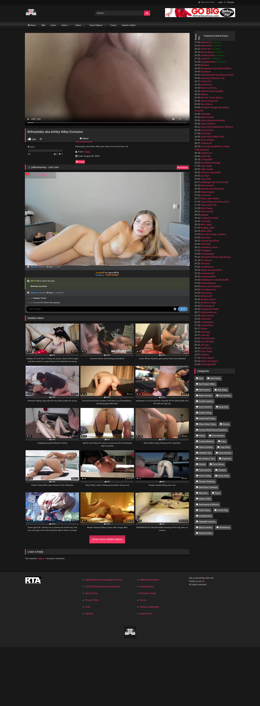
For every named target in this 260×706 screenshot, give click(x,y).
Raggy (87, 152)
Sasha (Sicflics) (207, 124)
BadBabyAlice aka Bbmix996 (214, 280)
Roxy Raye (205, 133)
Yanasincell (206, 143)
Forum (113, 25)
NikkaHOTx (206, 42)
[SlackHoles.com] (31, 13)
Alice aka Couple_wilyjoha (213, 234)
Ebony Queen (207, 52)
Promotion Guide (148, 593)
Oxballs (202, 464)
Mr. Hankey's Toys (206, 458)
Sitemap (89, 613)
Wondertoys (224, 527)
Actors (64, 25)
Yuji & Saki (205, 179)
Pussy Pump (223, 476)
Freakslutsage (207, 254)
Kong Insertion (225, 453)
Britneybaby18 (207, 306)
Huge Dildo (225, 447)
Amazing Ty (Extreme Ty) (212, 78)
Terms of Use (91, 593)
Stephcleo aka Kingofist (211, 91)
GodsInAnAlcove (208, 312)
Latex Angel (206, 166)
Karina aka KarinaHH (210, 286)
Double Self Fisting (207, 418)
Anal (201, 378)
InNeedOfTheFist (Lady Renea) (215, 257)
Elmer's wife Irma (208, 88)
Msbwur (204, 94)
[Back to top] (252, 698)
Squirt (217, 493)
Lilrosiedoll (205, 319)
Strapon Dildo (205, 498)
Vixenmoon (205, 195)
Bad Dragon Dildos (207, 384)
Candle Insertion (206, 401)
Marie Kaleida (207, 117)
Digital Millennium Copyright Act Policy (103, 580)
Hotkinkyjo (205, 114)
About (85, 138)
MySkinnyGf (206, 296)
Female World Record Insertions (213, 430)
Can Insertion (225, 395)
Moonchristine (207, 185)
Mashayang (206, 293)
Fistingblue (205, 250)
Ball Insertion (204, 390)
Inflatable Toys (205, 453)
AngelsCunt (206, 153)
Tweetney (205, 263)
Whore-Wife (206, 231)
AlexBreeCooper (208, 302)
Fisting (81, 162)
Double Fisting (205, 412)
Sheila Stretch (207, 358)
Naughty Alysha (208, 299)
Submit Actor (146, 613)
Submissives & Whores (209, 504)
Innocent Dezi (207, 130)
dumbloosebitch (208, 276)
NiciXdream (206, 260)
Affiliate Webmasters (149, 580)
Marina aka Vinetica (210, 198)
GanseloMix (206, 45)
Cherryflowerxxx (208, 289)
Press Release (147, 586)
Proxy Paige (206, 351)
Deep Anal (223, 407)
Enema (226, 424)
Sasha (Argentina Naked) (212, 120)
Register (230, 2)
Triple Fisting (204, 510)
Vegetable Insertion (207, 521)
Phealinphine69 (208, 364)
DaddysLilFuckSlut (209, 309)
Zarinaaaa (205, 332)
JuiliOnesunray (207, 55)
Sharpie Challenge (207, 481)
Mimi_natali (206, 224)
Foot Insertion (218, 435)
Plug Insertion (205, 470)
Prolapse (222, 470)
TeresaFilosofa (207, 338)
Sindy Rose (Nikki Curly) (212, 137)
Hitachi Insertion (206, 447)
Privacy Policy (92, 600)
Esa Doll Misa (207, 341)
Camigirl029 (206, 159)
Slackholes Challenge (208, 487)
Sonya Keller (206, 325)
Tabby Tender (206, 169)
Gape (223, 441)
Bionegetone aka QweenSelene (215, 68)
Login (220, 2)
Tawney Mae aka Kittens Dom (214, 202)
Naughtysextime (208, 62)
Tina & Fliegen (207, 140)
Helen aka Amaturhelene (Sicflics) (216, 127)
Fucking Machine (206, 441)
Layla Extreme (207, 315)
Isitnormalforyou (208, 283)
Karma (143, 600)
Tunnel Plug (222, 510)
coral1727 (205, 58)
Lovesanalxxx (207, 322)
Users (53, 25)
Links (87, 607)
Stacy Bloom (206, 104)
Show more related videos (107, 539)
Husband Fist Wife (209, 218)
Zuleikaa (204, 354)
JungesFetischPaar (209, 241)
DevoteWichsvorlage (210, 163)
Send (183, 309)
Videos (78, 25)
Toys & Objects (96, 25)
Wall (43, 25)
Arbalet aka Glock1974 (211, 270)
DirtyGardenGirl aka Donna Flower (217, 75)
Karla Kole (205, 244)
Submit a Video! (129, 25)
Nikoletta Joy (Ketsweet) (212, 189)
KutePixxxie (206, 348)
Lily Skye (204, 176)
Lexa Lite (204, 335)
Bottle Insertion (205, 395)
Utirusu (203, 328)
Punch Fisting (205, 476)
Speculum (203, 493)
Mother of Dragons (209, 361)
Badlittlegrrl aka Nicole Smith (214, 182)
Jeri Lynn (204, 345)
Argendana (205, 71)
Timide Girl (205, 49)
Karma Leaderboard (149, 607)
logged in (41, 558)
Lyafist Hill (205, 156)
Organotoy (226, 458)
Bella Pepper (206, 208)
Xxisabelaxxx (206, 267)
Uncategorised (205, 516)
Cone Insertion (205, 407)
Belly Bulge (222, 390)
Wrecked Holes (205, 533)
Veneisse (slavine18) (210, 172)
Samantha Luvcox (209, 247)
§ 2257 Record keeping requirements (103, 586)
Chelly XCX (206, 81)
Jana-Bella (205, 221)
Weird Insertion (205, 527)
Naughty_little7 (207, 228)
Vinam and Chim (208, 205)
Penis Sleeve (218, 464)
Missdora (204, 65)
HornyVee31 (206, 84)
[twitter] (203, 581)
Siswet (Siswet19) (209, 101)
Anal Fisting (215, 378)
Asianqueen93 (207, 273)
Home (33, 25)
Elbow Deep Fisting (207, 424)
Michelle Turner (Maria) (211, 98)
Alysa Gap (205, 237)
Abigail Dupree (207, 192)
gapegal (204, 215)
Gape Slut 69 (206, 211)
